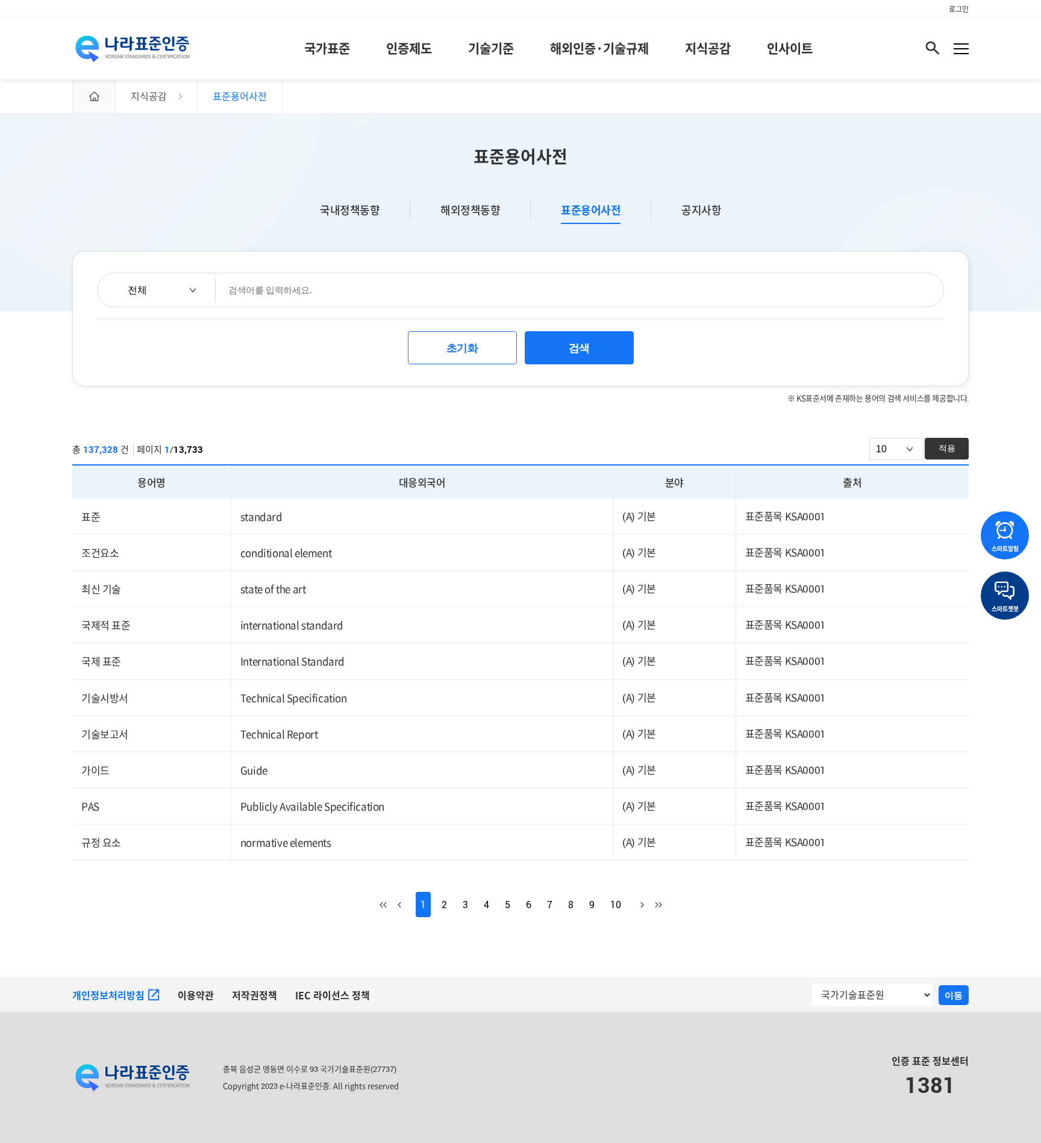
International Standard (292, 661)
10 (615, 904)
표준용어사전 (591, 210)
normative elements (285, 843)
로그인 (959, 9)
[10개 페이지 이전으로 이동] (407, 904)
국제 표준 (101, 661)
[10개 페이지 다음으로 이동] (635, 904)
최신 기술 (101, 589)
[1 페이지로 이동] (389, 904)
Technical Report (279, 734)
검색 (579, 348)
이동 (954, 995)
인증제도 (409, 48)
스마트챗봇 (1005, 609)
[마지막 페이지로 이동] (653, 904)
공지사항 (701, 210)
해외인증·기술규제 (599, 48)
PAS (90, 807)
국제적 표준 (106, 625)
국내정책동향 (350, 210)
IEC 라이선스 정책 (332, 995)
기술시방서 (104, 698)
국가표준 (327, 48)
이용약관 (196, 995)
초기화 (462, 348)
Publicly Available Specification (312, 807)
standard (261, 517)
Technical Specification (293, 698)
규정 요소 (101, 843)
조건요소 (100, 553)
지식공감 (708, 48)
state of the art (273, 589)
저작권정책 (254, 995)
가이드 (95, 770)
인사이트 (790, 48)
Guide (253, 770)
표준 (90, 517)
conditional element (285, 553)
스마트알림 (1005, 548)
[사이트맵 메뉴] (961, 49)
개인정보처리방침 (108, 995)
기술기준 (491, 48)
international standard (291, 625)
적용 (947, 448)
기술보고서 (104, 734)
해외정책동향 (470, 210)
